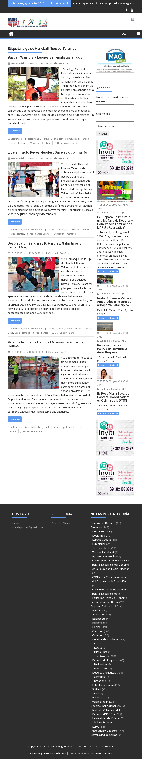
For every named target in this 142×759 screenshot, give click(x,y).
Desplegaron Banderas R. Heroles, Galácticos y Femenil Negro (44, 245)
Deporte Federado (32, 229)
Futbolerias (99, 544)
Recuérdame (106, 126)
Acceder (102, 133)
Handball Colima (56, 229)
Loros (95, 726)
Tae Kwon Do (102, 656)
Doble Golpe (99, 535)
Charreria (97, 631)
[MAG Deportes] (11, 33)
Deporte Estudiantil (102, 556)
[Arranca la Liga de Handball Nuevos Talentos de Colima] (33, 357)
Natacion (99, 681)
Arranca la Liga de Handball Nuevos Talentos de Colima (45, 344)
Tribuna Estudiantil (103, 552)
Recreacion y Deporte (104, 730)
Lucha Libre (101, 651)
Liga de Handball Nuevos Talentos (31, 332)
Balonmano (16, 138)
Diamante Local (101, 531)
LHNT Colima (65, 138)
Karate (98, 647)
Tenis (95, 693)
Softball (96, 689)
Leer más (15, 130)
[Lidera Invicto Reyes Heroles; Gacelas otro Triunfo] (33, 164)
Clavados (99, 676)
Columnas (96, 527)
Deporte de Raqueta (104, 660)
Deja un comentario (67, 143)
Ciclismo (97, 635)
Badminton (100, 664)
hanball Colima (35, 427)
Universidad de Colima (105, 718)
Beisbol (96, 627)
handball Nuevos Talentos (78, 328)
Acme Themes (103, 753)
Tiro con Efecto (101, 548)
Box (96, 643)
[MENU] (138, 33)
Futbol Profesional (101, 722)
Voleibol (97, 697)
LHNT (68, 229)
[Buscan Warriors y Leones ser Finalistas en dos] (33, 69)
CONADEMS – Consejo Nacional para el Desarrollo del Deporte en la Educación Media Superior (111, 564)
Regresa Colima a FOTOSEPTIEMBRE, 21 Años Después (105, 3)
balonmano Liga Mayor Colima (43, 138)
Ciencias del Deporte (103, 523)
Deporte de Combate (105, 639)
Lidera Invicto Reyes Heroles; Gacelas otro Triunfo (47, 152)
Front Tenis (101, 668)
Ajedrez (97, 610)
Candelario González (59, 63)
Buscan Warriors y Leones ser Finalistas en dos (45, 57)
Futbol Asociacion (102, 685)
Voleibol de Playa (102, 701)
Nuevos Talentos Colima (38, 233)
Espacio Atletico (101, 539)
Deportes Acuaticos (104, 672)
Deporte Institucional (108, 271)
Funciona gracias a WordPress (48, 753)
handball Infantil (52, 427)
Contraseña (103, 113)
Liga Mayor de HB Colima (38, 143)
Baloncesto (99, 618)
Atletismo (98, 614)
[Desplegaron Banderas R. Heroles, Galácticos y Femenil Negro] (33, 259)
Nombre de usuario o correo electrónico (113, 99)
